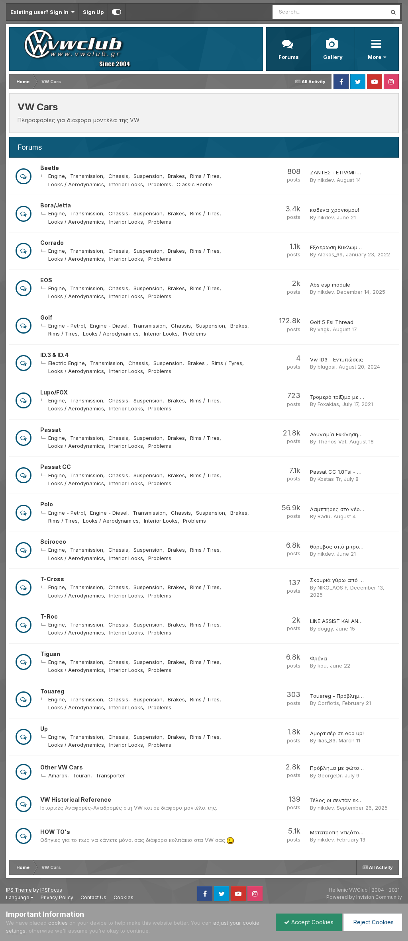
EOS (46, 280)
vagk (324, 329)
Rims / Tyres (227, 363)
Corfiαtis (328, 703)
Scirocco (53, 541)
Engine (56, 176)
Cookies (123, 897)
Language (18, 897)
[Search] (393, 12)
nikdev (325, 180)
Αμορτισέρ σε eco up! (337, 733)
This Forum (362, 12)
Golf (46, 317)
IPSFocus (51, 890)
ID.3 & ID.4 (54, 354)
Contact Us (93, 897)
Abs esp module (330, 284)
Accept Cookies (311, 922)
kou (322, 665)
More (375, 57)
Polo (46, 504)
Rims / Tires (205, 176)
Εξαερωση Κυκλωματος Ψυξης (349, 247)
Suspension (148, 176)
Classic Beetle (194, 184)
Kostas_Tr (329, 479)
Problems (159, 184)
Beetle (49, 167)
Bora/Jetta (55, 205)
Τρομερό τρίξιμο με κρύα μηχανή (352, 397)
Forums (289, 57)
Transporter (110, 775)
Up (44, 728)
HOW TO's (55, 831)
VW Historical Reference (75, 799)
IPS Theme (19, 890)
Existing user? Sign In (40, 12)
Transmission (86, 176)
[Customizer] (116, 12)
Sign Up (93, 12)
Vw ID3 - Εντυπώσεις (336, 359)
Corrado (52, 242)
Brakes (176, 176)
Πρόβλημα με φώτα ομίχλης (346, 768)
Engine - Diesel (109, 325)
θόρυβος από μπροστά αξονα (348, 546)
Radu (324, 516)
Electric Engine (66, 363)
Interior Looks (126, 184)
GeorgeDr (329, 775)
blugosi (326, 366)
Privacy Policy (57, 897)
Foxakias (328, 404)
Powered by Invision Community (364, 897)
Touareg (52, 691)
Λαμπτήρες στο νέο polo (341, 509)
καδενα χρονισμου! (334, 210)
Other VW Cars (61, 767)
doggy (325, 628)
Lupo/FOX (54, 392)
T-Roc (49, 616)
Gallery (333, 57)
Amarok (57, 775)
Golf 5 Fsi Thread (331, 322)
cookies (58, 923)
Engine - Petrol (66, 325)
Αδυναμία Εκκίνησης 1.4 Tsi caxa (351, 434)
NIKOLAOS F (332, 587)
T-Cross (52, 579)
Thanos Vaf (332, 441)
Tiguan (50, 653)
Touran (81, 775)
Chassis (118, 176)
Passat (50, 429)
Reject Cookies (373, 922)
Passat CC (55, 466)
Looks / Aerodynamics (76, 184)
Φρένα (318, 658)
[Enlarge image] (230, 840)
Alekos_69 (330, 254)
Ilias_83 (326, 740)
